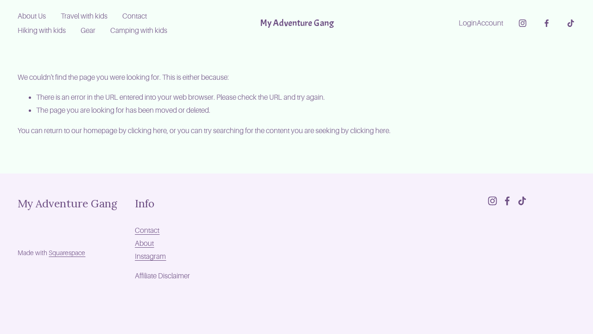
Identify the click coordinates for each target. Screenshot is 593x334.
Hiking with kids (42, 30)
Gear (88, 30)
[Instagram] (522, 23)
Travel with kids (84, 16)
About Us (32, 16)
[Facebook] (546, 23)
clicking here (147, 131)
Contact (134, 16)
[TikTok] (570, 23)
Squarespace (67, 253)
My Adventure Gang (297, 23)
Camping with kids (138, 30)
